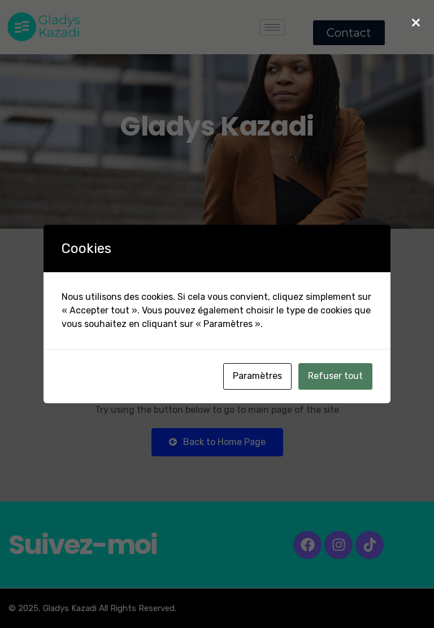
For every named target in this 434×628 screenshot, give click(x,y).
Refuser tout (335, 375)
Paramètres (257, 375)
